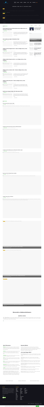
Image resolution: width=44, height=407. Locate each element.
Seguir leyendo (16, 45)
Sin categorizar (26, 389)
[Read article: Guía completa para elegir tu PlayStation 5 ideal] (7, 43)
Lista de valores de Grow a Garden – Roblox (8, 103)
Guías (28, 2)
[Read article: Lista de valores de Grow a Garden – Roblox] (22, 115)
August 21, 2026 (8, 12)
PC (20, 395)
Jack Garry (5, 12)
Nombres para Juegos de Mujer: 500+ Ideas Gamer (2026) (12, 91)
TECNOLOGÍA (5, 364)
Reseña (21, 397)
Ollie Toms (5, 104)
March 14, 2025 (8, 197)
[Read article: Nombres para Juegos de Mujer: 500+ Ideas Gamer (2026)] (7, 96)
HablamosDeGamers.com (5, 388)
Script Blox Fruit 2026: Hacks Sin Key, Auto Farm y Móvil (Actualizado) (12, 126)
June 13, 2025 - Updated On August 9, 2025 (11, 104)
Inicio (15, 2)
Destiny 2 (17, 395)
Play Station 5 (21, 396)
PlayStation (21, 393)
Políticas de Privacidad (37, 403)
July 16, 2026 (9, 61)
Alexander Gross (5, 61)
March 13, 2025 (5, 305)
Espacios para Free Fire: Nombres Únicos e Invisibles (9, 173)
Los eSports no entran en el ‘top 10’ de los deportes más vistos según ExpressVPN (13, 304)
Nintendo (21, 391)
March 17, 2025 (8, 174)
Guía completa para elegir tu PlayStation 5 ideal (11, 39)
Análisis (17, 388)
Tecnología (33, 2)
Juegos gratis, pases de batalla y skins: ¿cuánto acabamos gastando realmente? (18, 10)
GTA (22, 6)
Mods (30, 2)
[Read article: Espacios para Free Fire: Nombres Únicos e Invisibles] (22, 185)
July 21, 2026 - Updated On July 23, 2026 (7, 247)
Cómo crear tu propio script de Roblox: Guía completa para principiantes (37, 49)
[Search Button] (41, 6)
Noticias (18, 2)
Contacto (41, 403)
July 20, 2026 (8, 40)
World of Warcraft (26, 6)
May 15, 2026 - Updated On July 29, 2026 (10, 92)
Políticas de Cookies (32, 403)
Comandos (25, 2)
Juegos (4, 221)
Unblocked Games (14, 6)
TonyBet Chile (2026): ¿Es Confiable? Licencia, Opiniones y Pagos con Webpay (13, 246)
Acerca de (29, 403)
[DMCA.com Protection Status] (4, 397)
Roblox (21, 6)
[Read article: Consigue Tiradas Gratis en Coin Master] (22, 208)
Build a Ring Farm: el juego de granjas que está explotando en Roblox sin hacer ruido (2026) (21, 15)
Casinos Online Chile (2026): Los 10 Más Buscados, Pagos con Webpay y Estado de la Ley (14, 275)
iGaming (21, 388)
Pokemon (18, 6)
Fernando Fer (5, 92)
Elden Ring (30, 6)
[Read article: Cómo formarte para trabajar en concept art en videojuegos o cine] (36, 37)
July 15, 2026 (9, 72)
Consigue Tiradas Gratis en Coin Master (8, 196)
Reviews (21, 399)
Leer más (3, 395)
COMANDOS (4, 355)
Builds (16, 389)
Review (21, 398)
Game (16, 393)
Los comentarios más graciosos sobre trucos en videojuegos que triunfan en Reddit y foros (38, 44)
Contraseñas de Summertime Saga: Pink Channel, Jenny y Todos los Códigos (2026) (37, 28)
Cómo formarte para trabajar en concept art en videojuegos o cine (35, 39)
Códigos (21, 2)
